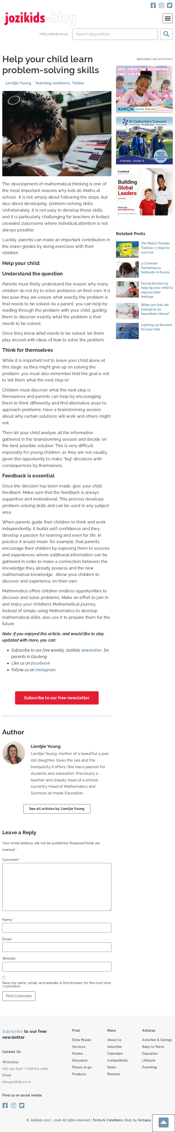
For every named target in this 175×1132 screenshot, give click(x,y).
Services (78, 1047)
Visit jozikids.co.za (53, 34)
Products (79, 1074)
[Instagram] (162, 5)
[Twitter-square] (170, 5)
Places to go (81, 1067)
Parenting (149, 1067)
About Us (114, 1040)
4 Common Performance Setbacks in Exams (155, 268)
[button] (168, 18)
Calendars (115, 1053)
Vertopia (144, 1120)
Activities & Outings (157, 1040)
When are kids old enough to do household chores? (155, 309)
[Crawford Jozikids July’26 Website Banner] (144, 214)
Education (80, 1060)
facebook (40, 663)
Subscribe (12, 1031)
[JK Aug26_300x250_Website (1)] (144, 111)
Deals (111, 1067)
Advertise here (163, 59)
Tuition (78, 83)
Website (8, 958)
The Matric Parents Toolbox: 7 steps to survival (155, 247)
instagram (46, 669)
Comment (11, 860)
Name (8, 920)
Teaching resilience (52, 83)
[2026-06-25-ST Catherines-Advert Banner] (144, 163)
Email (7, 939)
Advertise (114, 1047)
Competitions (117, 1060)
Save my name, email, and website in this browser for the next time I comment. (56, 984)
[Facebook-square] (153, 5)
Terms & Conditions (108, 1120)
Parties (77, 1053)
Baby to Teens (153, 1047)
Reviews (113, 1074)
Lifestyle (148, 1060)
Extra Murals (81, 1040)
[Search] (166, 34)
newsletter (91, 650)
